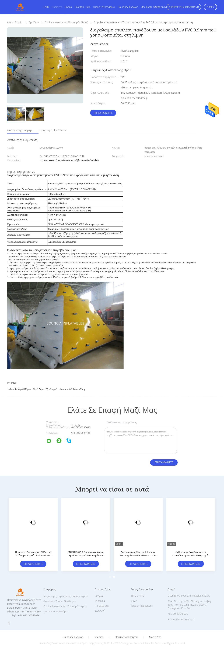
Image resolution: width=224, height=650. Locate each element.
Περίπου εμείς (82, 7)
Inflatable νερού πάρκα (19, 389)
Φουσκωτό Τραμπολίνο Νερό (59, 601)
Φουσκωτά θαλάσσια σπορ (72, 389)
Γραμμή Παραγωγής (142, 605)
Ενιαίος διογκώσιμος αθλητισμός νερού (64, 606)
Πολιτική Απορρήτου (126, 637)
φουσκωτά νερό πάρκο (55, 611)
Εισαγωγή (100, 610)
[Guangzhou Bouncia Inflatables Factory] (51, 441)
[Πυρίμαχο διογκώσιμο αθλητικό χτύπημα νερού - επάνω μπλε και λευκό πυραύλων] (33, 522)
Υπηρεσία (100, 600)
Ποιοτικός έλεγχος (128, 7)
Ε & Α (134, 600)
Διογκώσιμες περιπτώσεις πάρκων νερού (65, 596)
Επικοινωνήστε (103, 112)
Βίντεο (68, 7)
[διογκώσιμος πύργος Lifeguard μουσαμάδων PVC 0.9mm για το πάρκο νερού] (138, 522)
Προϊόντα (57, 7)
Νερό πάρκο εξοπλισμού (45, 389)
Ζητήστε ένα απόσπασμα (184, 7)
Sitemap (98, 637)
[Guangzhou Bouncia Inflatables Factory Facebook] (9, 623)
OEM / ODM (138, 596)
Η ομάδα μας (102, 605)
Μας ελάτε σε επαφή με (154, 7)
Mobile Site (155, 637)
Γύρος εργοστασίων (104, 7)
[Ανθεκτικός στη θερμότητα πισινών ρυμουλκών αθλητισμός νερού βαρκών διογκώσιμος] (190, 522)
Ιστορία (99, 596)
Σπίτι (46, 7)
